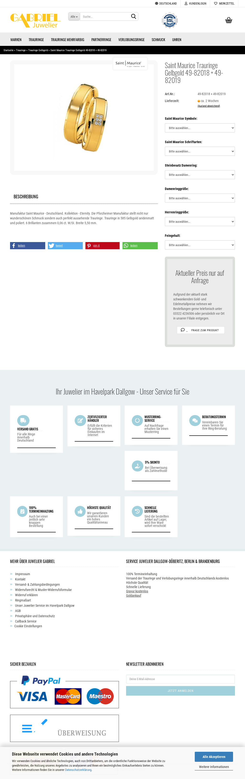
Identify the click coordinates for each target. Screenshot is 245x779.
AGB (17, 611)
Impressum (22, 574)
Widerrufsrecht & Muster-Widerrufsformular (43, 590)
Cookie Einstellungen (28, 626)
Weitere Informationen (214, 767)
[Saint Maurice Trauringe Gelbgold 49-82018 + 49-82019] (84, 117)
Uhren (176, 39)
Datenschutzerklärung (78, 770)
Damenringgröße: (177, 189)
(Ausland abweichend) (209, 106)
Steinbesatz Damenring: (181, 165)
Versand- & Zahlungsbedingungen (37, 584)
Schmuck (158, 39)
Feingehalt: (172, 236)
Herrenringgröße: (177, 212)
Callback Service (25, 621)
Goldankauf (133, 595)
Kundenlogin (197, 3)
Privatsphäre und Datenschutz (34, 616)
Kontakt (19, 579)
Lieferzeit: (172, 101)
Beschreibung (26, 195)
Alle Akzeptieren (214, 757)
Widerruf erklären (26, 595)
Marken (16, 39)
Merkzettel (226, 3)
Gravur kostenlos (137, 591)
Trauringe (36, 39)
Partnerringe (101, 39)
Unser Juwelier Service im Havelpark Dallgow (44, 605)
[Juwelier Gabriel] (35, 21)
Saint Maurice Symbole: (181, 118)
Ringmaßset (22, 600)
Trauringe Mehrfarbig (67, 39)
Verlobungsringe (131, 39)
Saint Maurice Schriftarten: (183, 142)
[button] (27, 245)
